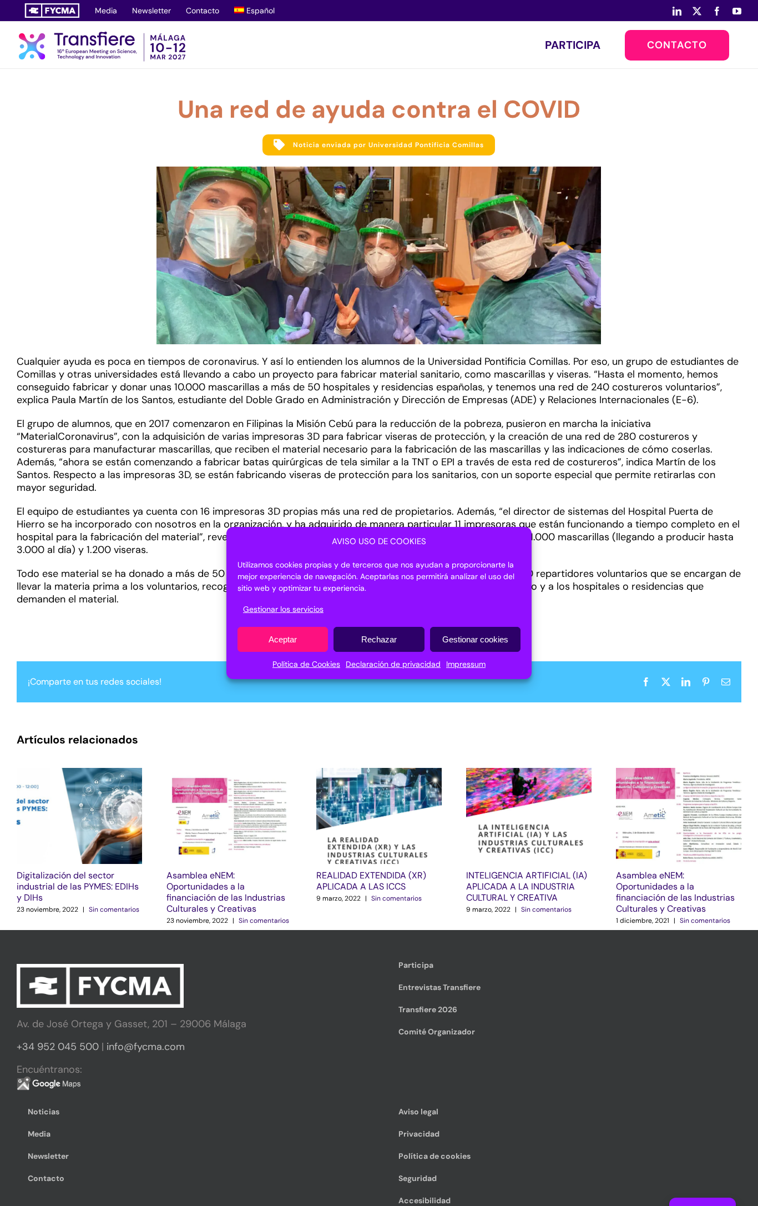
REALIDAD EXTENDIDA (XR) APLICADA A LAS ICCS (371, 881)
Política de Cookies (306, 664)
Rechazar (379, 639)
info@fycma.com (146, 1046)
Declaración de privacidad (393, 664)
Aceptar (283, 639)
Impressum (466, 664)
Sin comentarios (114, 909)
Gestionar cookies (475, 639)
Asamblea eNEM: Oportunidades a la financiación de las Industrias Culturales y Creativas (225, 892)
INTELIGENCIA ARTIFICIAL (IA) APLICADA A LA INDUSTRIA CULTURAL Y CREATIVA (526, 886)
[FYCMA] (52, 10)
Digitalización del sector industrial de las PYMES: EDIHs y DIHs (78, 886)
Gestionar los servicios (283, 609)
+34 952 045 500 (58, 1046)
